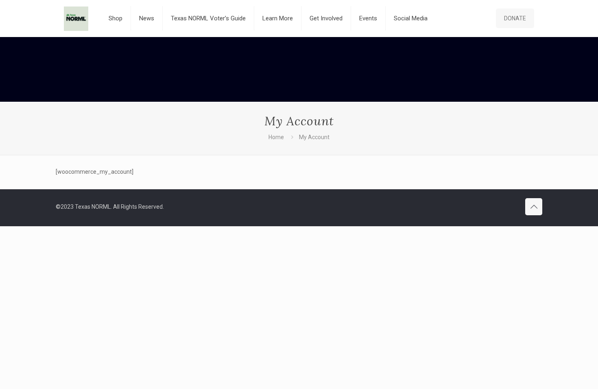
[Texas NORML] (76, 18)
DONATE (515, 18)
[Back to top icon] (533, 206)
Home (276, 137)
